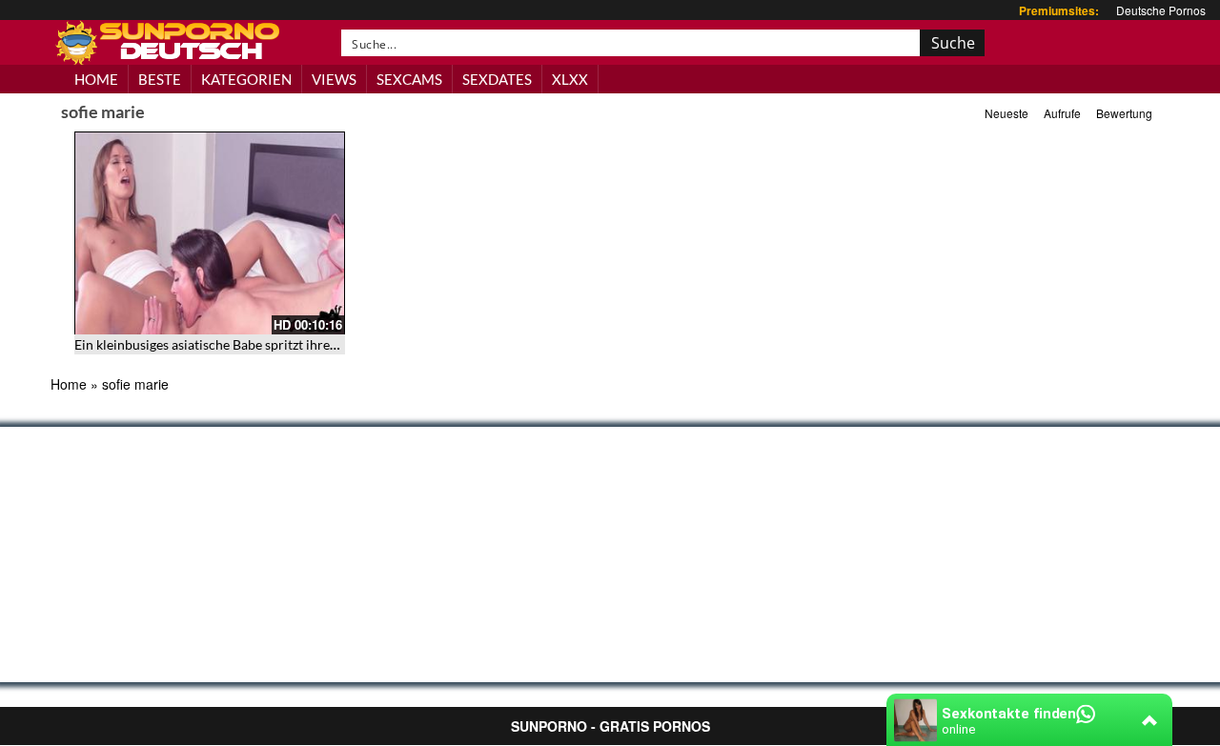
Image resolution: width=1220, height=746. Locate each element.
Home (69, 383)
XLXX (570, 79)
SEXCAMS (409, 79)
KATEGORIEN (246, 79)
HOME (96, 79)
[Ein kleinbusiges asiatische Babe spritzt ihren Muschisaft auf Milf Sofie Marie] (209, 232)
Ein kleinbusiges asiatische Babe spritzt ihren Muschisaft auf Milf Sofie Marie (299, 344)
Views (334, 79)
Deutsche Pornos (1161, 10)
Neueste (1006, 113)
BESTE (159, 79)
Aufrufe (1062, 113)
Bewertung (1124, 113)
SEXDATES (497, 79)
